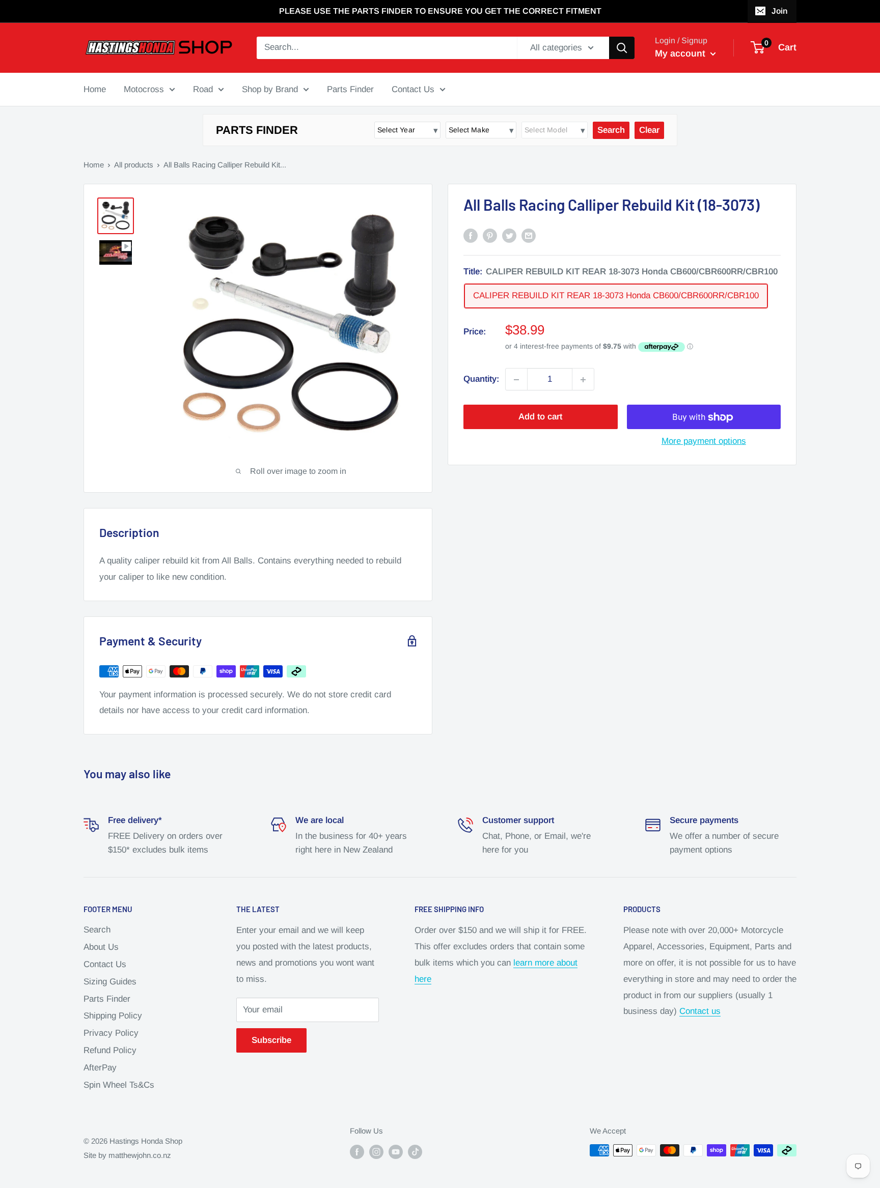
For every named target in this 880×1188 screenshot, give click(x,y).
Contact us (700, 1011)
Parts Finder (350, 89)
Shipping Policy (113, 1016)
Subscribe (271, 1040)
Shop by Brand (270, 89)
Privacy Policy (111, 1033)
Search (97, 930)
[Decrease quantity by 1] (516, 379)
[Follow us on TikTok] (415, 1151)
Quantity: (481, 379)
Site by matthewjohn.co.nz (127, 1155)
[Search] (622, 48)
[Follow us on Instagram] (376, 1151)
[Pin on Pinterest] (490, 235)
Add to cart (540, 417)
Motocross (144, 89)
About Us (101, 947)
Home (95, 89)
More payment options (704, 441)
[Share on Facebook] (470, 235)
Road (203, 89)
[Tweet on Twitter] (509, 235)
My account (681, 53)
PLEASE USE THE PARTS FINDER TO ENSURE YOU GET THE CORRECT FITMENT (440, 11)
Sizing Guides (110, 981)
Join (779, 11)
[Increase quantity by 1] (583, 379)
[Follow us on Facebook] (357, 1151)
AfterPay (100, 1067)
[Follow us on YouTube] (396, 1151)
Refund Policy (110, 1050)
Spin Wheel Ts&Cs (119, 1085)
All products (133, 164)
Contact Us (413, 89)
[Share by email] (528, 235)
